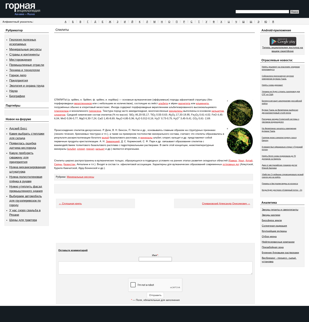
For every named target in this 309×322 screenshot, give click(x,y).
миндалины (176, 110)
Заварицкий (113, 141)
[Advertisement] (154, 72)
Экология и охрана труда (26, 85)
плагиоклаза (61, 110)
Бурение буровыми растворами (280, 252)
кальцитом (218, 110)
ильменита (202, 103)
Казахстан (69, 164)
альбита (163, 103)
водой (105, 137)
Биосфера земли (272, 220)
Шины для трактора (23, 220)
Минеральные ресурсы (25, 49)
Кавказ (233, 160)
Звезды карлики (271, 214)
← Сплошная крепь (70, 203)
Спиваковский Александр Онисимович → (226, 203)
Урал (241, 160)
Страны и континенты (24, 54)
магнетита (184, 103)
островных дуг (231, 164)
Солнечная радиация (274, 225)
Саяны (58, 164)
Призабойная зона (273, 247)
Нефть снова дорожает (272, 85)
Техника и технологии (24, 70)
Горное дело (17, 75)
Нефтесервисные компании (278, 241)
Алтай (249, 160)
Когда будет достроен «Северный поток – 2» (282, 190)
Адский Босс (18, 128)
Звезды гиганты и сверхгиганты (280, 209)
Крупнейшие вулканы (274, 231)
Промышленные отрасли (26, 65)
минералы (146, 137)
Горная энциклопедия (23, 9)
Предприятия (18, 80)
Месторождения (20, 59)
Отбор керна (269, 236)
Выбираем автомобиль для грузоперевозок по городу (25, 200)
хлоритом (59, 114)
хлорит (81, 148)
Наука (13, 91)
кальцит (100, 148)
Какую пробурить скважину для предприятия (21, 157)
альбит (72, 148)
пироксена (95, 110)
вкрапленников (83, 103)
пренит (90, 148)
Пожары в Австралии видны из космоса (280, 183)
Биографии (17, 96)
